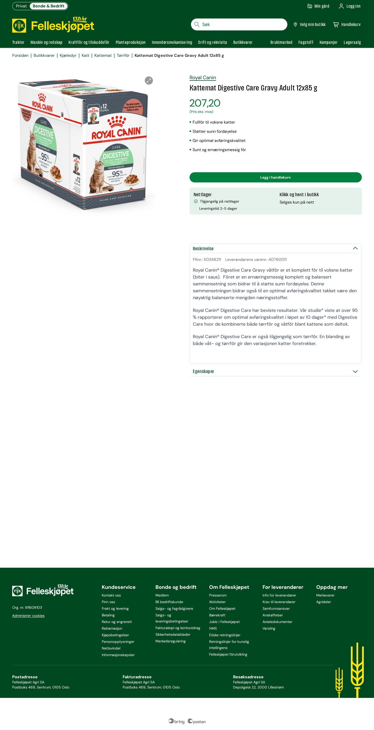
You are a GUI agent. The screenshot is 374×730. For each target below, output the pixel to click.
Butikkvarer (44, 55)
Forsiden (20, 55)
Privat (21, 6)
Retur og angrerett (117, 621)
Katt (85, 55)
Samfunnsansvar (276, 608)
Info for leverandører (279, 595)
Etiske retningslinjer (224, 635)
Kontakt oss (111, 595)
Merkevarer (325, 595)
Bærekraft (217, 615)
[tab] (18, 42)
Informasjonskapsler (118, 655)
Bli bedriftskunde (169, 602)
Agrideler (323, 602)
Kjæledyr (68, 55)
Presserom (217, 595)
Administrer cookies (28, 616)
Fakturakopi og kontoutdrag (177, 628)
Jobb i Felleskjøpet (224, 621)
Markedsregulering (170, 641)
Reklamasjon (112, 628)
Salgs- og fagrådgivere (174, 608)
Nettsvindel (111, 648)
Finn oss (108, 602)
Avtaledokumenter (277, 621)
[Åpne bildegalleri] (149, 80)
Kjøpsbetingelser (115, 635)
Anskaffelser (273, 615)
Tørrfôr (123, 55)
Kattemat (103, 55)
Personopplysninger (118, 641)
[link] (281, 42)
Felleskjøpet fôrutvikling (228, 654)
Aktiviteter (217, 602)
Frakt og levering (115, 608)
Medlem (162, 595)
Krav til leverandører (279, 602)
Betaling (108, 615)
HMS (213, 628)
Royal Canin (203, 77)
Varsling (269, 628)
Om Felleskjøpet (222, 608)
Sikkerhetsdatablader (172, 634)
